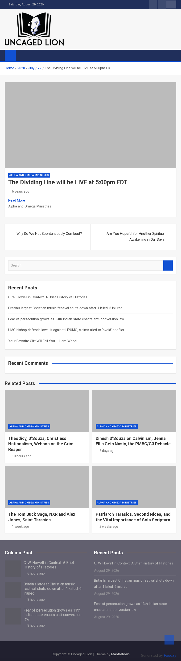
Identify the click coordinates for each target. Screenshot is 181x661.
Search (168, 265)
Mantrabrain (120, 654)
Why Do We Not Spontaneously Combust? (49, 233)
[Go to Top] (169, 640)
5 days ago (107, 451)
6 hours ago (36, 573)
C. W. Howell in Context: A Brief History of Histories (47, 297)
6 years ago (20, 191)
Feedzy (170, 655)
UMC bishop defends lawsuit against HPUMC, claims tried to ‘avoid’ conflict (66, 330)
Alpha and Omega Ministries (29, 175)
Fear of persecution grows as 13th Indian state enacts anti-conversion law (66, 319)
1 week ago (20, 526)
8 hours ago (36, 599)
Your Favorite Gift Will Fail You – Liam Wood (42, 341)
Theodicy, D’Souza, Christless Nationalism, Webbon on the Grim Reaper (41, 444)
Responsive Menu (171, 4)
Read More (16, 200)
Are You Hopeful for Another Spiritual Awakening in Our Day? (136, 236)
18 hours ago (21, 456)
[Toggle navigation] (22, 55)
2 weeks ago (108, 526)
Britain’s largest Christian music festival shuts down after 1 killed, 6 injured (65, 308)
